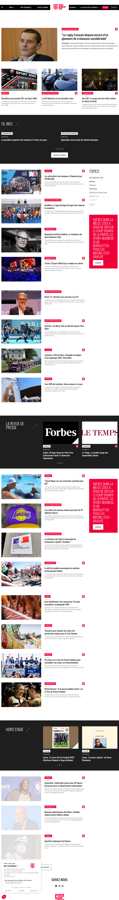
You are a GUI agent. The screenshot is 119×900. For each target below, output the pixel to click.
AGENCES (48, 778)
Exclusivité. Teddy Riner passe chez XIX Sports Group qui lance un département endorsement (63, 784)
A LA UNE (48, 349)
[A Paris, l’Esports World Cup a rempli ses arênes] (21, 269)
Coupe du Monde (42, 7)
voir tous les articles (43, 867)
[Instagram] (59, 886)
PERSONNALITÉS (50, 229)
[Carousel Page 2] (57, 148)
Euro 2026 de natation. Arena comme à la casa (63, 384)
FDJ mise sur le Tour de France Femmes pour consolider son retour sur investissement (63, 661)
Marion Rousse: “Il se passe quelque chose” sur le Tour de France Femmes (64, 690)
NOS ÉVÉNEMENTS (26, 7)
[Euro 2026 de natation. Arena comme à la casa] (21, 390)
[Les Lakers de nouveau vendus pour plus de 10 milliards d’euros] (21, 516)
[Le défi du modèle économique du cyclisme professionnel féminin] (21, 574)
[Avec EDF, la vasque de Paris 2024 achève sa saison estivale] (100, 80)
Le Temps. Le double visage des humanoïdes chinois (95, 454)
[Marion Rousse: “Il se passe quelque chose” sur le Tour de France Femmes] (21, 694)
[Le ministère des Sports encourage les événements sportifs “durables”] (21, 545)
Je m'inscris (98, 263)
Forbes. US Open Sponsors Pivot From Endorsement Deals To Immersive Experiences (58, 455)
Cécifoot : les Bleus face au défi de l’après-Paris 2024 (64, 327)
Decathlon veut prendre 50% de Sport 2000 (19, 98)
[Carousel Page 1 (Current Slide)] (56, 463)
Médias (47, 596)
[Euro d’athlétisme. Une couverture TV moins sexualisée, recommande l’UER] (21, 607)
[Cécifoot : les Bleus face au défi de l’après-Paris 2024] (21, 331)
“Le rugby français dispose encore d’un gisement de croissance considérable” (85, 36)
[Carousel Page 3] (59, 148)
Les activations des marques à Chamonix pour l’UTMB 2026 (63, 177)
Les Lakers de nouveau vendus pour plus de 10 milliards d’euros (64, 511)
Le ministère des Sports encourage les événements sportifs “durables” (60, 540)
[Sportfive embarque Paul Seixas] (21, 847)
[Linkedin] (63, 886)
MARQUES (5, 93)
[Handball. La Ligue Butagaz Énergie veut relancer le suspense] (21, 211)
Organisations (87, 93)
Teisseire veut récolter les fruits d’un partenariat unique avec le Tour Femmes (61, 632)
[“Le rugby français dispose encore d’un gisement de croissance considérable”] (29, 44)
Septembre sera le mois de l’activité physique (79, 139)
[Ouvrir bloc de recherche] (2, 7)
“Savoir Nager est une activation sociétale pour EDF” (64, 482)
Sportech (86, 446)
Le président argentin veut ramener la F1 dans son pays (24, 139)
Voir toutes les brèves (59, 155)
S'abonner (105, 7)
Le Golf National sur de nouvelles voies (57, 98)
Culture (46, 751)
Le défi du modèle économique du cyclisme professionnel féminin (62, 569)
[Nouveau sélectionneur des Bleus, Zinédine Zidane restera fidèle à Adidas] (21, 818)
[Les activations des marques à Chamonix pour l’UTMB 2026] (21, 182)
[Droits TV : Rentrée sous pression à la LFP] (21, 302)
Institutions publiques (69, 133)
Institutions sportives (70, 29)
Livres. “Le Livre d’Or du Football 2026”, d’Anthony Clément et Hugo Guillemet (59, 759)
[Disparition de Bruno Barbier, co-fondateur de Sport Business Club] (21, 240)
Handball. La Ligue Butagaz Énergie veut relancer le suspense (65, 206)
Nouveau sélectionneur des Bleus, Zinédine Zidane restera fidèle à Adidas (62, 813)
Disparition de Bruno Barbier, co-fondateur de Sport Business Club (63, 235)
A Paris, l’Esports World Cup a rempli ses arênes (64, 263)
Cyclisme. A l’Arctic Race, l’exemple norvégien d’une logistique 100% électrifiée (63, 356)
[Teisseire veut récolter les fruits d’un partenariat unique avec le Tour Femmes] (21, 636)
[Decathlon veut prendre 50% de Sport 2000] (19, 80)
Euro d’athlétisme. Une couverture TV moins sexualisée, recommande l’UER (62, 603)
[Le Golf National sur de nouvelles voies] (59, 80)
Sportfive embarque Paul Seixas (58, 841)
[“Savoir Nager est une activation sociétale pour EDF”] (21, 486)
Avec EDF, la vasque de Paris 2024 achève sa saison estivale (99, 100)
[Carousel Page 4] (61, 148)
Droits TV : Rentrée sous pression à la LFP (62, 297)
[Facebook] (56, 886)
